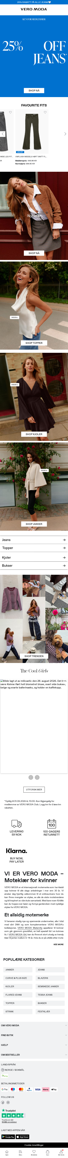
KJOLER (10, 986)
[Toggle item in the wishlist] (2, 112)
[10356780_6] (34, 284)
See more (59, 944)
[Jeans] (34, 56)
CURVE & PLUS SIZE (16, 978)
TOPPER (10, 1003)
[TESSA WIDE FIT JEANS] (34, 619)
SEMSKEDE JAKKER (48, 986)
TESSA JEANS (45, 995)
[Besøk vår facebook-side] (2, 1103)
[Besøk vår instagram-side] (8, 1103)
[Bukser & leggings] (34, 568)
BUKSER (42, 1003)
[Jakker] (34, 509)
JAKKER (10, 969)
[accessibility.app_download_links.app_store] (22, 1138)
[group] (24, 137)
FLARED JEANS (14, 995)
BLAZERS (43, 978)
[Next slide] (65, 134)
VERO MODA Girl (17, 934)
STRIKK (9, 1011)
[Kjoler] (34, 419)
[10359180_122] (34, 464)
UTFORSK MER (34, 789)
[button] (24, 131)
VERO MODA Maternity (30, 928)
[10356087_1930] (34, 375)
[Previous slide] (2, 134)
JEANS (41, 969)
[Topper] (34, 328)
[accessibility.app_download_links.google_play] (8, 1138)
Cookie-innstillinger (34, 1145)
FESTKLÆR (44, 1011)
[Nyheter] (34, 216)
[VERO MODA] (34, 9)
